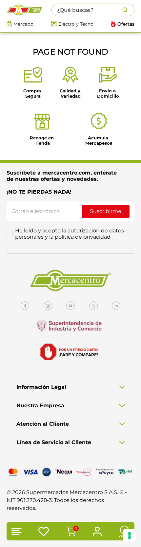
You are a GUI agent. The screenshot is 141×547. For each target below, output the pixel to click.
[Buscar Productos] (128, 10)
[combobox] (92, 10)
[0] (70, 532)
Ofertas (125, 24)
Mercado (23, 24)
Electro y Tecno (75, 24)
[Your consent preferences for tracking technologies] (129, 535)
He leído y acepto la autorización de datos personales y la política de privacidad (69, 234)
